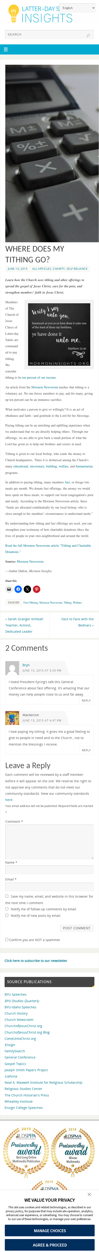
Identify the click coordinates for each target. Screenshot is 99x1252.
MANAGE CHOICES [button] (50, 1230)
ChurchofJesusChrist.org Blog (27, 1032)
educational (20, 466)
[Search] (88, 35)
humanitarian (84, 466)
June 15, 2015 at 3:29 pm (42, 670)
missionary (37, 466)
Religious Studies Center (23, 1088)
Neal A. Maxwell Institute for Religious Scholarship (43, 1082)
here (8, 800)
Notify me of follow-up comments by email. (44, 909)
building (51, 466)
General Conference (20, 1057)
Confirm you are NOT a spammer (34, 940)
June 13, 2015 (18, 269)
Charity (59, 269)
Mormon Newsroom (44, 387)
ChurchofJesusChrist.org (23, 1026)
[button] (89, 1195)
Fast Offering (30, 602)
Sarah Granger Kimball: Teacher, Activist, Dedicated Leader (24, 625)
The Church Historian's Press (27, 1095)
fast (67, 482)
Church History (16, 1013)
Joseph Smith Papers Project (26, 1070)
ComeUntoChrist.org (20, 1038)
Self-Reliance (77, 269)
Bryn (26, 665)
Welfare (77, 602)
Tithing (68, 602)
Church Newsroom (19, 1019)
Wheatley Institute (19, 1101)
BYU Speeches (15, 994)
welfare (63, 466)
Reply (86, 700)
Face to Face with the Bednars (77, 622)
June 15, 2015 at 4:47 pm (42, 720)
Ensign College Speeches (24, 1107)
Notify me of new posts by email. (36, 915)
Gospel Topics (15, 1064)
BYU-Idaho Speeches (20, 1007)
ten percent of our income (39, 377)
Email (11, 879)
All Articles (41, 269)
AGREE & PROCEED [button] (50, 1245)
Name (11, 862)
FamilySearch (15, 1051)
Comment (14, 821)
